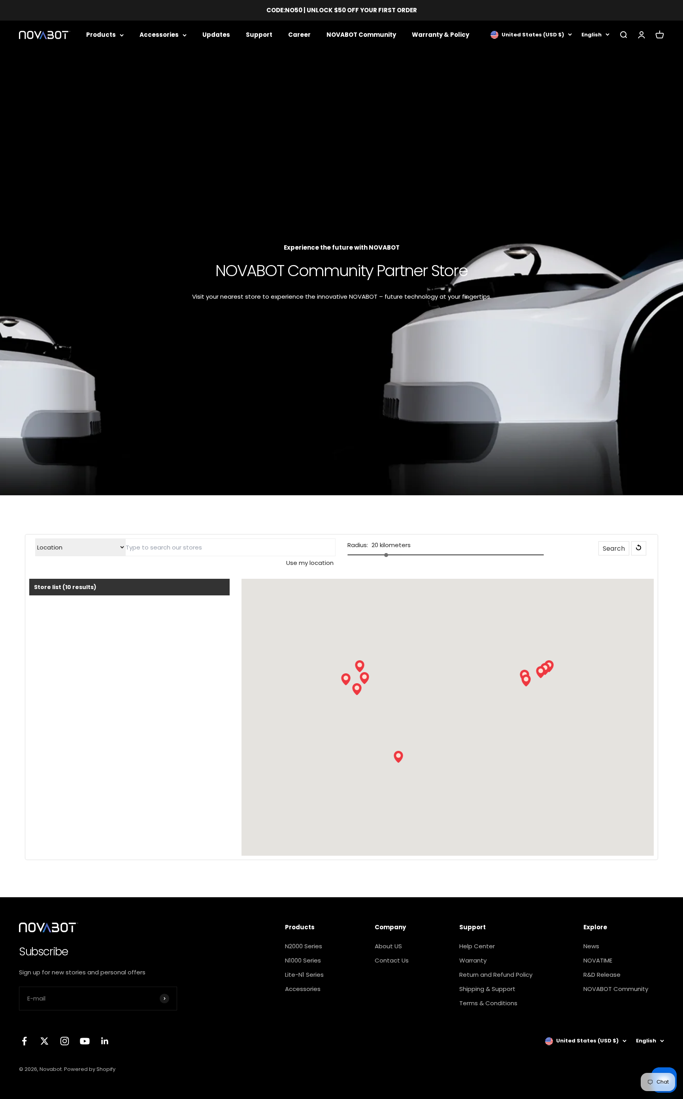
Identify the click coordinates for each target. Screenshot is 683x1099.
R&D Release (602, 974)
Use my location (310, 563)
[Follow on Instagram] (64, 1041)
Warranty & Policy (440, 34)
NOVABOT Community (361, 34)
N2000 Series (303, 946)
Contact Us (392, 960)
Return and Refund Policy (495, 974)
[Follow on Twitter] (44, 1041)
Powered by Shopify (89, 1069)
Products (101, 34)
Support (259, 34)
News (591, 946)
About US (388, 946)
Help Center (477, 946)
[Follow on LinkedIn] (105, 1041)
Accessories (159, 34)
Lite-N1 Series (304, 974)
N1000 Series (303, 960)
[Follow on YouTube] (84, 1041)
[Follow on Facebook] (24, 1041)
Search (614, 548)
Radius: (357, 545)
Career (299, 34)
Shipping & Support (487, 989)
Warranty (473, 960)
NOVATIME (597, 960)
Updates (216, 34)
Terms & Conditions (488, 1003)
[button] (357, 689)
